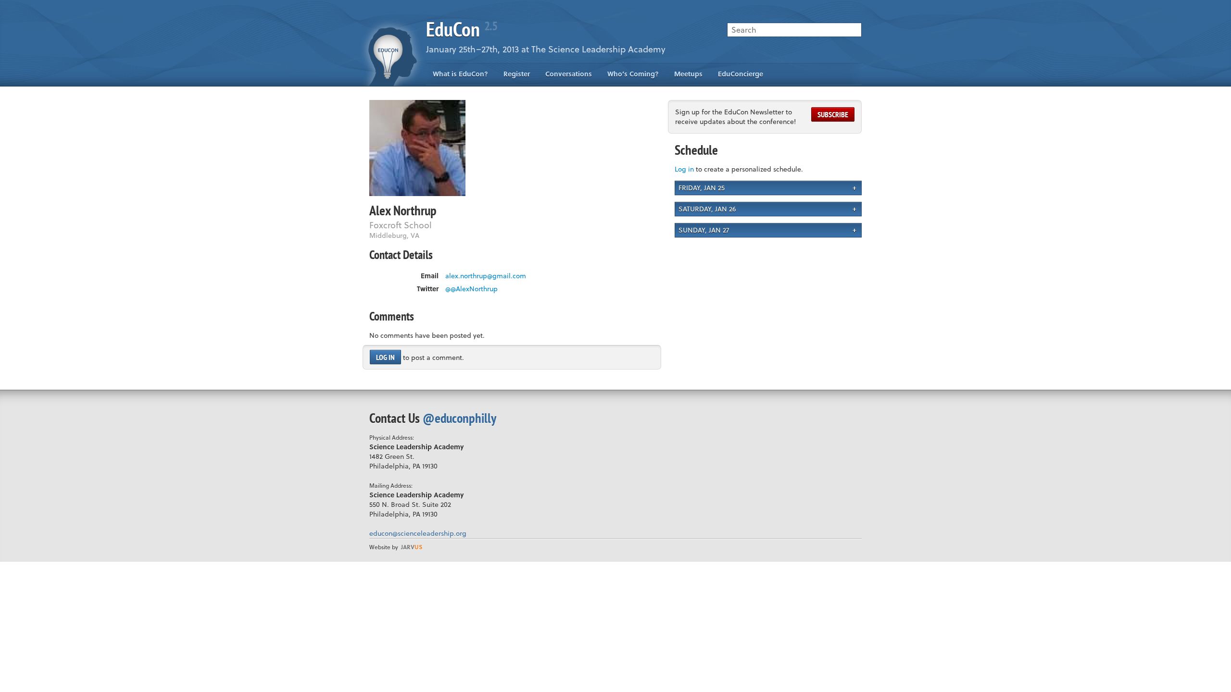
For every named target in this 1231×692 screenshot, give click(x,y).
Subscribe (832, 114)
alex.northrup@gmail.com (485, 276)
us (411, 547)
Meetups (688, 74)
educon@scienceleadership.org (417, 533)
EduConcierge (740, 74)
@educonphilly (459, 418)
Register (516, 74)
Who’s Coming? (633, 74)
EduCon (461, 29)
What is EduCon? (460, 74)
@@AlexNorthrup (471, 289)
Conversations (568, 74)
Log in (385, 357)
